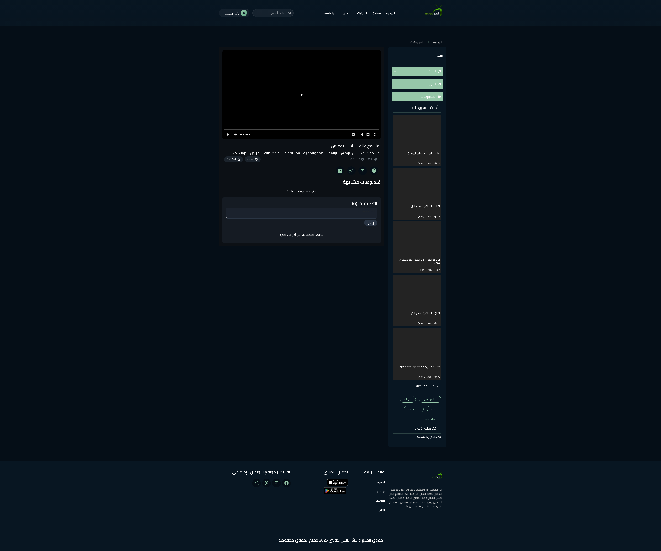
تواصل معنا (329, 13)
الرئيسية (390, 13)
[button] (417, 71)
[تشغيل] (301, 95)
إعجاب (251, 159)
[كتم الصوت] (235, 134)
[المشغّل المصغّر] (360, 134)
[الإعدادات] (353, 134)
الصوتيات (381, 500)
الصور (383, 509)
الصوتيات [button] (362, 13)
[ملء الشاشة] (375, 134)
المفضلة (232, 159)
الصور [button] (346, 13)
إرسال (371, 222)
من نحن (377, 13)
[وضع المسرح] (368, 134)
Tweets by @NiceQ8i (429, 437)
